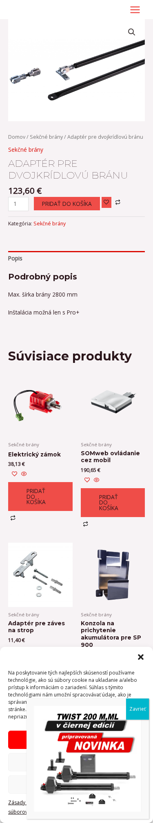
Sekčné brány (46, 136)
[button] (141, 657)
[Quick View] (23, 474)
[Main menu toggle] (135, 9)
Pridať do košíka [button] (36, 496)
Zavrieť (137, 708)
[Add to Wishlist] (106, 202)
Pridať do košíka (67, 203)
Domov (16, 136)
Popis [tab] (15, 258)
